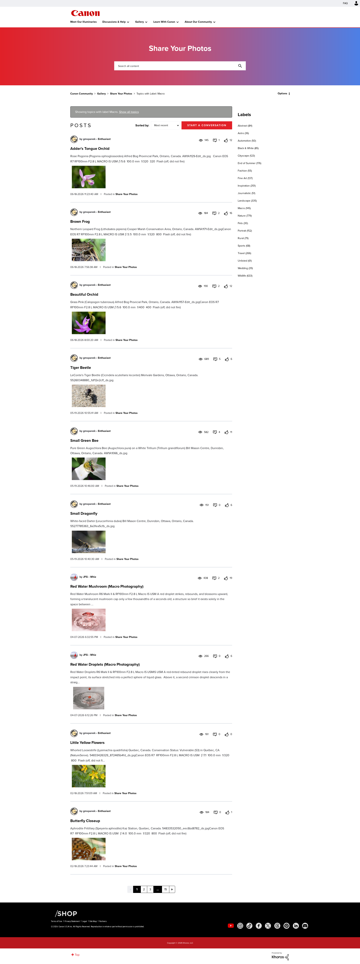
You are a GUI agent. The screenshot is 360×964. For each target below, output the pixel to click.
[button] (232, 452)
